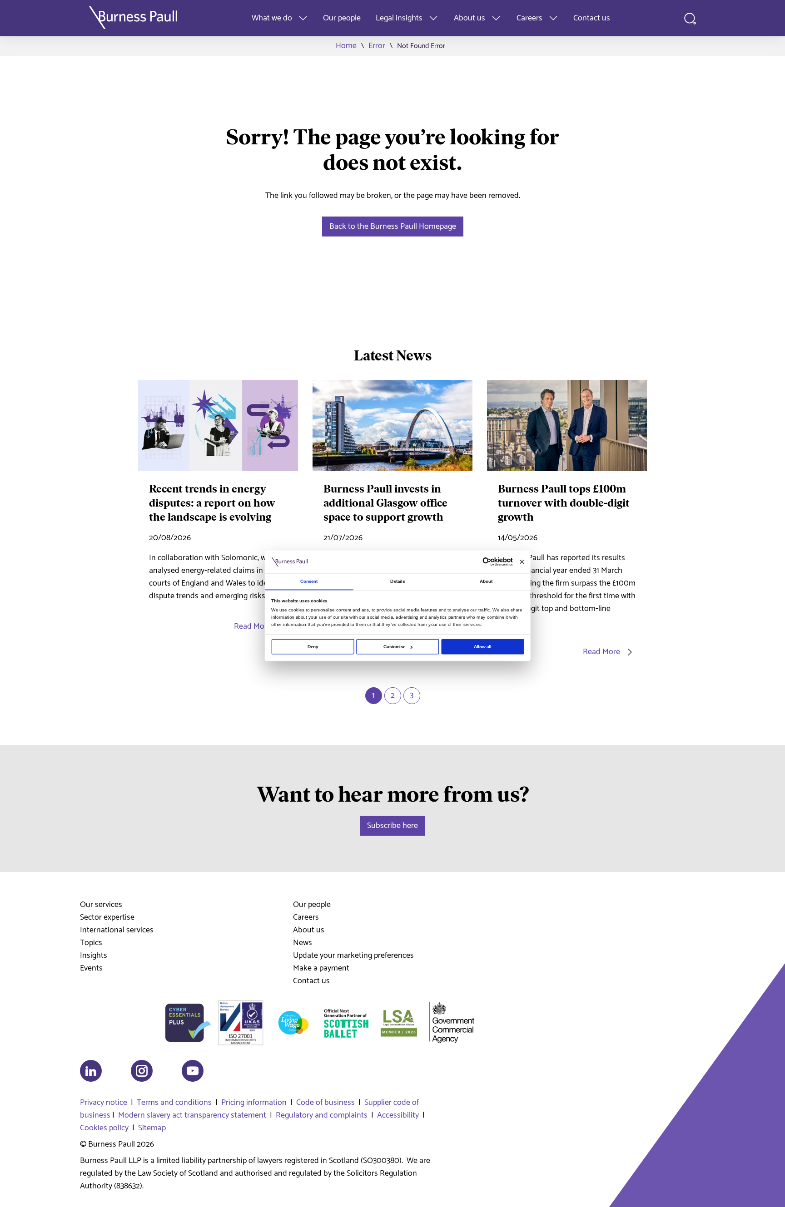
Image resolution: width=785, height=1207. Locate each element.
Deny (313, 646)
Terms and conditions (174, 1102)
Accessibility (398, 1115)
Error (376, 46)
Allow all (483, 646)
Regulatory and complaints (322, 1115)
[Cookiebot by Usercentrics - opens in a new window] (487, 562)
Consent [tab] (309, 581)
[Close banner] (522, 562)
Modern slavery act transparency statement (192, 1115)
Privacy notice (103, 1102)
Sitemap (152, 1128)
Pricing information (254, 1102)
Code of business (325, 1102)
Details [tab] (397, 581)
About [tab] (486, 581)
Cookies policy (104, 1128)
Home (346, 46)
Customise (394, 646)
